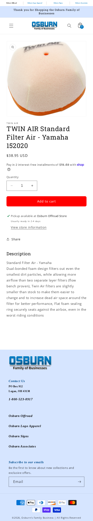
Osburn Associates (22, 446)
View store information (28, 227)
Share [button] (16, 239)
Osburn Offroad (11, 3)
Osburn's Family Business (37, 517)
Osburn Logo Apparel (34, 3)
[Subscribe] (79, 482)
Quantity (12, 177)
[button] (11, 26)
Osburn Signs (58, 3)
